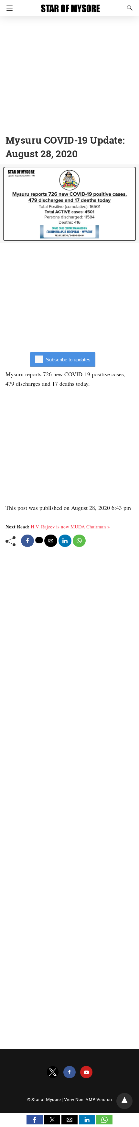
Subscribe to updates (68, 359)
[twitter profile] (53, 1072)
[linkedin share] (65, 541)
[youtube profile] (86, 1072)
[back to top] (124, 1101)
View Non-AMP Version (88, 1099)
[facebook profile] (69, 1072)
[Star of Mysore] (70, 6)
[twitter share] (39, 540)
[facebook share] (27, 541)
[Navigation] (8, 8)
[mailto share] (50, 541)
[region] (69, 73)
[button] (35, 1119)
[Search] (128, 8)
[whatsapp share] (79, 541)
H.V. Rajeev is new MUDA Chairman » (70, 526)
